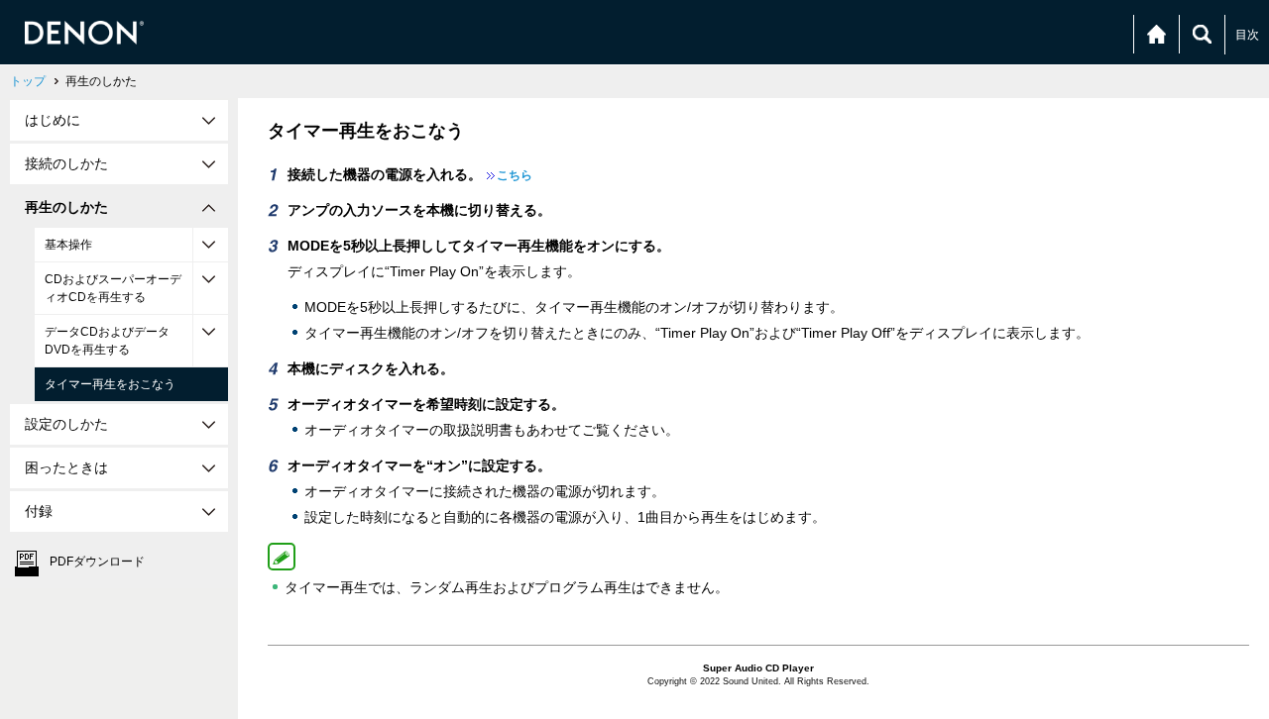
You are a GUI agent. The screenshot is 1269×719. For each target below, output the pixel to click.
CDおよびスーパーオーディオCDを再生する (113, 288)
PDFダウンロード (97, 561)
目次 (1247, 35)
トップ (28, 81)
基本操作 (68, 245)
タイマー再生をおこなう (110, 384)
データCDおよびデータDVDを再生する (107, 341)
